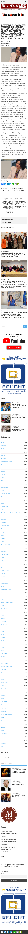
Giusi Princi (22, 191)
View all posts (17, 219)
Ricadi (2, 631)
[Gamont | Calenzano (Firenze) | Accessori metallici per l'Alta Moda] (14, 374)
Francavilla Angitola (5, 544)
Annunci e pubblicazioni (6, 461)
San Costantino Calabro (6, 660)
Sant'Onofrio (4, 673)
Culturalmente (4, 506)
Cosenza (3, 490)
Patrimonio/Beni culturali (7, 602)
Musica (2, 592)
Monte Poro (4, 586)
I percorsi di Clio (4, 554)
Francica (3, 548)
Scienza (3, 676)
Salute (2, 650)
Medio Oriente (4, 576)
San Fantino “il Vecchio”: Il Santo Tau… (19, 795)
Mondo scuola (4, 583)
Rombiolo (3, 641)
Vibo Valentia (4, 733)
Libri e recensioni (5, 570)
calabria (6, 189)
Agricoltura (3, 445)
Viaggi (2, 730)
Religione (3, 628)
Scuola (2, 679)
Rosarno (3, 644)
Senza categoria (4, 682)
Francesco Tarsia (13, 191)
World (2, 740)
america (3, 455)
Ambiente (3, 452)
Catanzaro (3, 480)
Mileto (2, 580)
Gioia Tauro (3, 551)
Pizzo (2, 612)
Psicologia (3, 621)
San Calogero (4, 653)
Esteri (2, 528)
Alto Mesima (4, 448)
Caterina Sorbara (9, 41)
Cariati (2, 477)
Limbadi (3, 573)
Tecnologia (3, 711)
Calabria (3, 474)
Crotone (3, 500)
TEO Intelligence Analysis (7, 714)
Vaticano (3, 727)
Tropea (2, 721)
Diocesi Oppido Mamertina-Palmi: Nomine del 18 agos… (18, 783)
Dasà (2, 509)
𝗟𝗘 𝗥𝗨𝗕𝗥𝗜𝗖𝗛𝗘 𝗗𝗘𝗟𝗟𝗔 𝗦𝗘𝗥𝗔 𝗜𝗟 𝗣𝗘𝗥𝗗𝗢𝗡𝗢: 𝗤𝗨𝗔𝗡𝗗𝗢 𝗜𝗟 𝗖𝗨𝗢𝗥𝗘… (19, 771)
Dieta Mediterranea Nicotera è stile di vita (10, 512)
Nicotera (3, 596)
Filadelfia (3, 538)
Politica (3, 618)
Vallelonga (3, 724)
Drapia (2, 516)
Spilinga (3, 695)
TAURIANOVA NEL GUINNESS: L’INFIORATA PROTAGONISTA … (19, 406)
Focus (2, 541)
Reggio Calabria (4, 625)
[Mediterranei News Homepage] (9, 814)
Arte (2, 464)
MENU (4, 2)
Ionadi (2, 557)
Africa (2, 442)
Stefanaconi (4, 701)
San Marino (3, 669)
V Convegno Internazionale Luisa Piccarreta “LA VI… (18, 429)
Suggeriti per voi (5, 708)
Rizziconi (3, 637)
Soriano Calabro (5, 689)
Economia (3, 519)
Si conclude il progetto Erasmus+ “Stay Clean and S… (18, 417)
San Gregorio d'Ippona (6, 666)
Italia (2, 560)
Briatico (3, 471)
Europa (3, 532)
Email (2, 874)
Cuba (2, 503)
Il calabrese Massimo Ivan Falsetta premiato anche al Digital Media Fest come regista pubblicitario (13, 254)
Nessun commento (5, 43)
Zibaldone (3, 743)
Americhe (3, 458)
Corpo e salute (4, 487)
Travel (2, 717)
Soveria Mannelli (5, 692)
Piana (2, 605)
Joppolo (3, 564)
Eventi (2, 535)
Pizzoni (2, 615)
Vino (2, 737)
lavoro (2, 567)
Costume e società (5, 493)
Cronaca (3, 496)
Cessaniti (3, 484)
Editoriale (3, 522)
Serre (2, 685)
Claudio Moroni (14, 189)
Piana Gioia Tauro (5, 609)
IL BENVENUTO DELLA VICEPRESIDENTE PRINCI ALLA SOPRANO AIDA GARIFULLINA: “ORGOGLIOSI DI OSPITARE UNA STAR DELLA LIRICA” (14, 315)
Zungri (2, 746)
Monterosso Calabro (6, 589)
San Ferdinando (4, 663)
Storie (2, 705)
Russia (2, 647)
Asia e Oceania (4, 468)
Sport (2, 698)
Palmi (2, 599)
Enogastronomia (5, 525)
